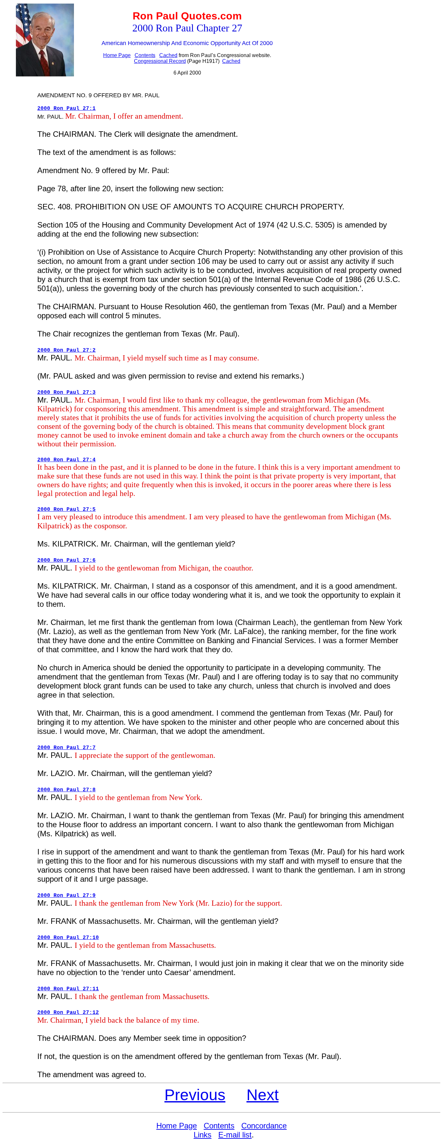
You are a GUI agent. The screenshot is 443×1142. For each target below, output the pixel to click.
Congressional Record (160, 61)
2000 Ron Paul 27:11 (68, 989)
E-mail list (235, 1134)
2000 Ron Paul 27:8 (66, 790)
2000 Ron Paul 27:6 (66, 560)
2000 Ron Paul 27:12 (68, 1013)
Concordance (264, 1125)
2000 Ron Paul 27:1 (66, 109)
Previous (194, 1094)
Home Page (117, 55)
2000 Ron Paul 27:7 (66, 748)
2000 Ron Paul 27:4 (66, 460)
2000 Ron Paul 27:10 (68, 938)
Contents (145, 55)
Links (202, 1134)
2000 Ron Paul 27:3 (66, 392)
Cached (168, 55)
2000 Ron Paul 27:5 (66, 509)
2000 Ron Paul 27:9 (66, 896)
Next (262, 1094)
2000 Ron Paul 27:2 (66, 350)
